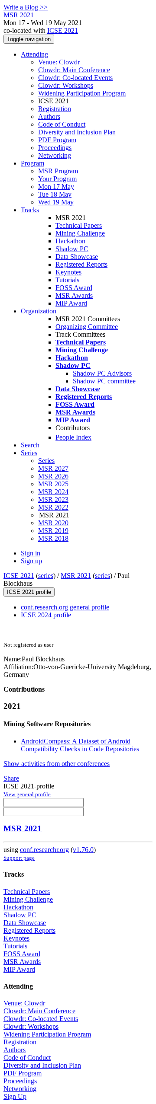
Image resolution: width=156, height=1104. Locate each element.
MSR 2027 (53, 468)
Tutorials (67, 280)
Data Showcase (76, 256)
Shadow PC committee (104, 381)
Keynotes (68, 272)
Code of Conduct (61, 124)
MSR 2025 (53, 484)
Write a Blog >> (25, 7)
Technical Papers (78, 225)
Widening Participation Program (82, 93)
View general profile (27, 794)
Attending (34, 54)
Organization (38, 311)
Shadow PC (71, 248)
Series (46, 460)
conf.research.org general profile (65, 607)
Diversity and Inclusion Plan (77, 132)
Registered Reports (81, 264)
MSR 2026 (53, 476)
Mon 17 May (56, 186)
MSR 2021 (76, 575)
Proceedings (55, 147)
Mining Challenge (80, 233)
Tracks (30, 210)
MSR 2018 (53, 538)
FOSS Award (73, 287)
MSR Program (58, 171)
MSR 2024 (53, 491)
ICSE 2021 (62, 30)
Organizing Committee (86, 326)
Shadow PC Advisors (102, 373)
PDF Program (57, 140)
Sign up (31, 561)
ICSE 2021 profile (29, 592)
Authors (49, 116)
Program (32, 163)
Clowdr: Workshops (65, 85)
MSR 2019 (53, 530)
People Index (73, 437)
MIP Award (71, 303)
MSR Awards (74, 295)
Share (11, 778)
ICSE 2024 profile (46, 615)
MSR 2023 (53, 499)
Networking (54, 155)
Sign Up (14, 1096)
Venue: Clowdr (59, 62)
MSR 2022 (53, 507)
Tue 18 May (55, 194)
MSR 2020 (53, 522)
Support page (19, 858)
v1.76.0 (83, 849)
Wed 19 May (56, 202)
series (45, 575)
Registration (54, 108)
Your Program (57, 178)
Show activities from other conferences (56, 763)
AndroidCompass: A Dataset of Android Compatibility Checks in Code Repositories (80, 745)
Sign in (30, 553)
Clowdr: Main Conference (74, 69)
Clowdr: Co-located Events (75, 77)
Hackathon (70, 241)
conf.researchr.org (44, 849)
